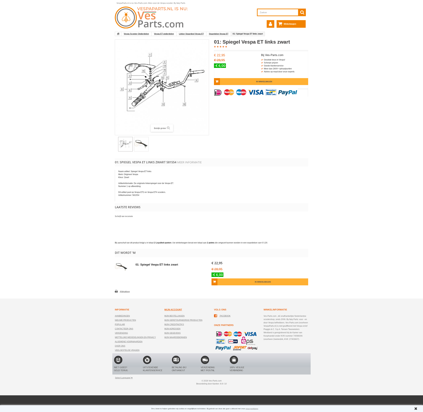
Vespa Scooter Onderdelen (136, 34)
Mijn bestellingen (174, 316)
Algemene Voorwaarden (128, 341)
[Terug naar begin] (118, 34)
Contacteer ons (124, 329)
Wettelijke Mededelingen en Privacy (135, 337)
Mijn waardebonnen (175, 337)
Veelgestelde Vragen (127, 350)
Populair (120, 324)
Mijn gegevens (172, 333)
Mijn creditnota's (174, 324)
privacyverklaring (252, 409)
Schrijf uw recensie (124, 216)
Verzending (121, 333)
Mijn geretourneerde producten (183, 320)
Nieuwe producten (125, 320)
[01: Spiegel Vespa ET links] (125, 144)
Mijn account (173, 309)
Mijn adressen (172, 329)
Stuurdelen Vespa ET (218, 34)
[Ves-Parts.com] (153, 17)
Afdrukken (125, 291)
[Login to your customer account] (270, 24)
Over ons (120, 346)
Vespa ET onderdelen (164, 34)
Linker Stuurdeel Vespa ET (191, 34)
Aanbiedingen (122, 316)
